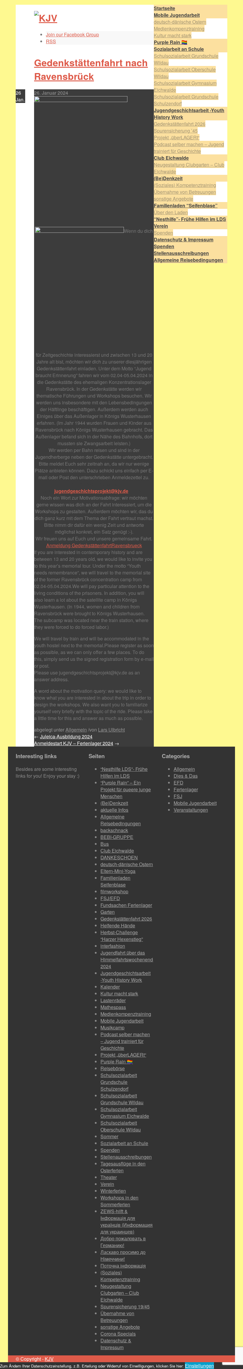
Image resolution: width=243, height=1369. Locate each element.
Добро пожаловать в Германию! (123, 1242)
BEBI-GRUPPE (116, 837)
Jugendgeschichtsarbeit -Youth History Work (125, 976)
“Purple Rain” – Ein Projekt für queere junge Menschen (125, 789)
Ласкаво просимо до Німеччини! (123, 1255)
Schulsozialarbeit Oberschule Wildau (120, 1126)
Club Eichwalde (117, 850)
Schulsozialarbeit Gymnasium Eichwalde (124, 1112)
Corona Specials (118, 1333)
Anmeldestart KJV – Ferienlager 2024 (73, 743)
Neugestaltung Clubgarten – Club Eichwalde (119, 1293)
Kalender (110, 986)
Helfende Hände (117, 925)
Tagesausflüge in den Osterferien (123, 1167)
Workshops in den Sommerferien (119, 1201)
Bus (104, 843)
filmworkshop (114, 891)
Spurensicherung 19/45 (125, 1306)
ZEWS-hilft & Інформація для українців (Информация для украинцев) (126, 1221)
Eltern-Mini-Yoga (117, 871)
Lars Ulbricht (111, 729)
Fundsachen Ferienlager (126, 905)
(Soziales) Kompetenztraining (185, 185)
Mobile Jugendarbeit (121, 1020)
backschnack (114, 830)
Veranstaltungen (191, 809)
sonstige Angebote (173, 198)
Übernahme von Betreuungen (185, 191)
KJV (49, 1358)
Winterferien (113, 1190)
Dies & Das (186, 775)
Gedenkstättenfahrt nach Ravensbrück (91, 69)
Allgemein (76, 729)
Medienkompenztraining (179, 28)
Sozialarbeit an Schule (124, 1143)
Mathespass (113, 1007)
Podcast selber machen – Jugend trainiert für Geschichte (189, 147)
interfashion (112, 945)
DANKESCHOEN (119, 857)
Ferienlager (186, 789)
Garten (107, 911)
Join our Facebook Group (72, 34)
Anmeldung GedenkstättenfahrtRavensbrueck (94, 545)
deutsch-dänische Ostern (180, 21)
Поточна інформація (123, 1265)
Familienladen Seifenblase (115, 881)
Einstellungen (199, 1365)
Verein (107, 1184)
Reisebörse (112, 1068)
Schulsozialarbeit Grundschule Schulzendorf (118, 1082)
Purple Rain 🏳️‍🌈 (116, 1061)
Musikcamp (112, 1027)
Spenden (163, 232)
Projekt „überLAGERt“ (176, 137)
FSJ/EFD (110, 898)
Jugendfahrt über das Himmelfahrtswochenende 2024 (128, 959)
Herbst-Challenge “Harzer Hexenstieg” (121, 935)
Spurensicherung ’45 (176, 130)
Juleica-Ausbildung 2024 (66, 736)
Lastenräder (113, 1000)
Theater (108, 1177)
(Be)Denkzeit (114, 803)
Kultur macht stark (172, 35)
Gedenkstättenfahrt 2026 (179, 123)
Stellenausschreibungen (126, 1156)
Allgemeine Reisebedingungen (120, 820)
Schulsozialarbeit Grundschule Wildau (121, 1099)
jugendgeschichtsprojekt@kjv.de (91, 490)
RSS (51, 41)
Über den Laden (171, 212)
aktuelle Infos (114, 809)
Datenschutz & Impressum (115, 1344)
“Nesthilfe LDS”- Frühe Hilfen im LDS (124, 772)
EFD (178, 782)
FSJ (178, 796)
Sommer (109, 1136)
